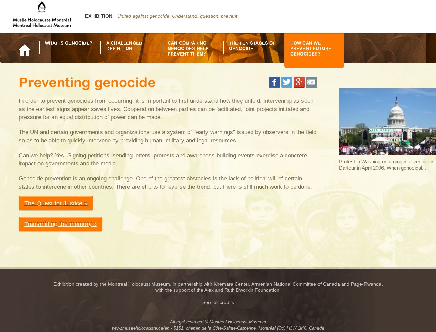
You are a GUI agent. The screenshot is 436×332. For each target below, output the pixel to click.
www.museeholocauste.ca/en (140, 328)
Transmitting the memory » (60, 224)
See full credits (218, 302)
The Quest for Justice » (56, 203)
